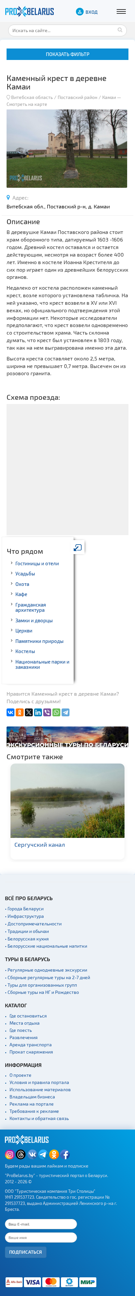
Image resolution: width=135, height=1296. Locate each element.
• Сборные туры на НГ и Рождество (42, 992)
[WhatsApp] (56, 712)
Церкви (23, 630)
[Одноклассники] (20, 712)
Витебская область (32, 97)
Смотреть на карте (27, 104)
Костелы (25, 651)
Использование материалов (40, 1089)
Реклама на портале (32, 1104)
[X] (29, 712)
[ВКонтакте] (10, 712)
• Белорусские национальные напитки (46, 946)
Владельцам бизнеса (32, 1096)
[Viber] (47, 712)
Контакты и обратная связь (39, 1118)
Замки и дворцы (34, 620)
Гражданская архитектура (30, 607)
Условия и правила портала (39, 1082)
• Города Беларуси (24, 908)
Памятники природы (39, 641)
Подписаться (25, 1252)
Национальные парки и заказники (42, 664)
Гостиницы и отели (37, 563)
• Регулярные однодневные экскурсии (46, 970)
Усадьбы (25, 573)
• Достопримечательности (33, 923)
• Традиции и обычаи (27, 931)
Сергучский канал (39, 844)
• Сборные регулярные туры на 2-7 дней (47, 977)
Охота (22, 584)
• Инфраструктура (24, 916)
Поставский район (77, 97)
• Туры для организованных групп (41, 985)
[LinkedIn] (38, 712)
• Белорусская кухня (27, 938)
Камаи (109, 97)
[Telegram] (65, 712)
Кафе (21, 594)
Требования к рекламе (34, 1111)
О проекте (20, 1075)
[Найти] (120, 29)
